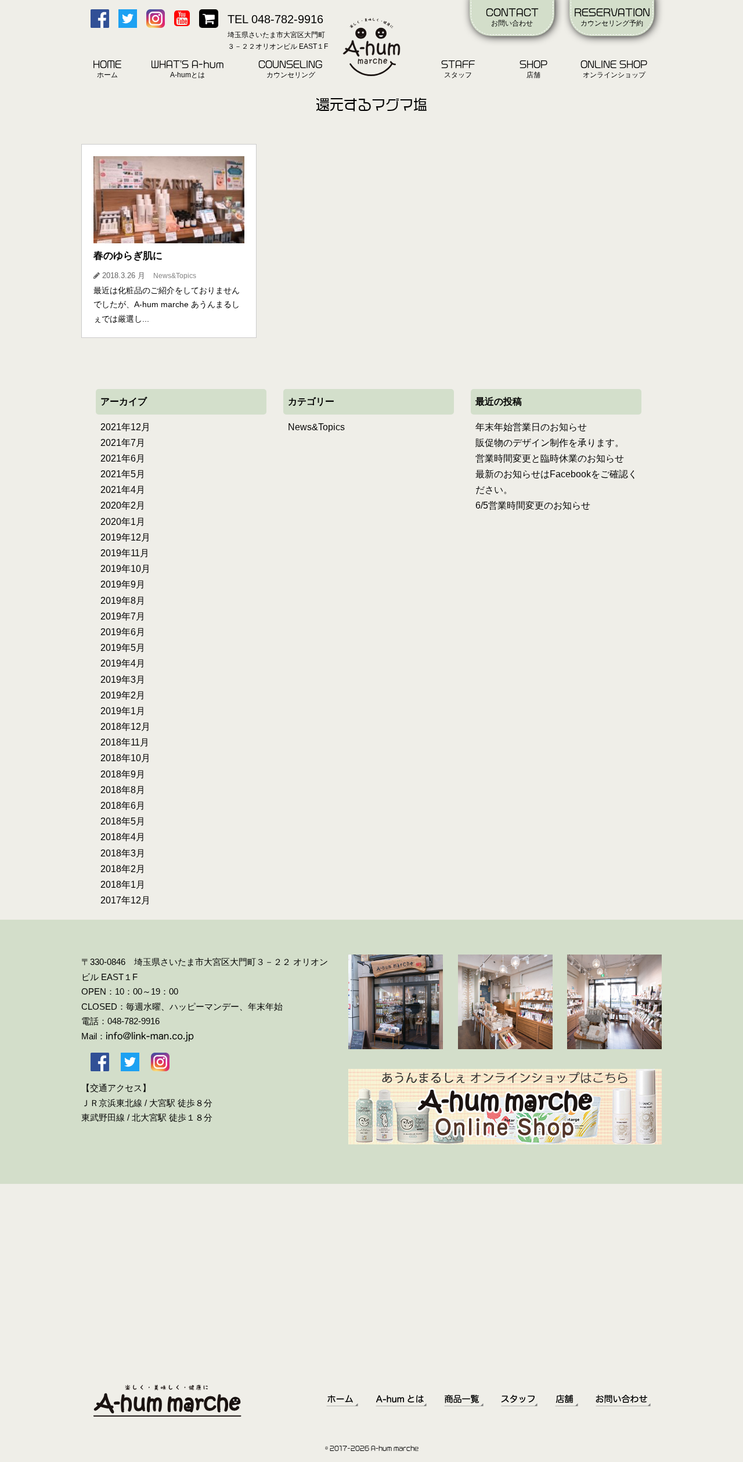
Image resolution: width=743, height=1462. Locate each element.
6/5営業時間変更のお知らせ (532, 505)
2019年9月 (122, 584)
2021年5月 (122, 474)
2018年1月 (122, 885)
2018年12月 (125, 727)
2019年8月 (122, 601)
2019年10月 (125, 569)
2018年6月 (122, 806)
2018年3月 (122, 853)
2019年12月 (125, 537)
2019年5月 (122, 648)
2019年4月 (122, 663)
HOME (107, 69)
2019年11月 (124, 553)
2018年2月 (122, 869)
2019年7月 (122, 616)
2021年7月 (122, 443)
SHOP (533, 69)
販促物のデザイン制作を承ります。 (549, 443)
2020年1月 (122, 522)
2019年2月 (122, 695)
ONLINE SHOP (613, 69)
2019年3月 (122, 680)
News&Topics (316, 427)
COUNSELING (290, 69)
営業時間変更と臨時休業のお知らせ (549, 458)
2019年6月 (122, 632)
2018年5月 (122, 821)
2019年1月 (122, 711)
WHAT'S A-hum (187, 69)
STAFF (458, 69)
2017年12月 (125, 900)
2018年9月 (122, 774)
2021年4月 (122, 490)
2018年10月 (125, 758)
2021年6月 (122, 458)
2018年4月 (122, 837)
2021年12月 (125, 427)
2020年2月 (122, 505)
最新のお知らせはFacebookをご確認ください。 (556, 482)
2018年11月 (124, 742)
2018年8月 (122, 790)
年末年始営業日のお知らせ (531, 427)
